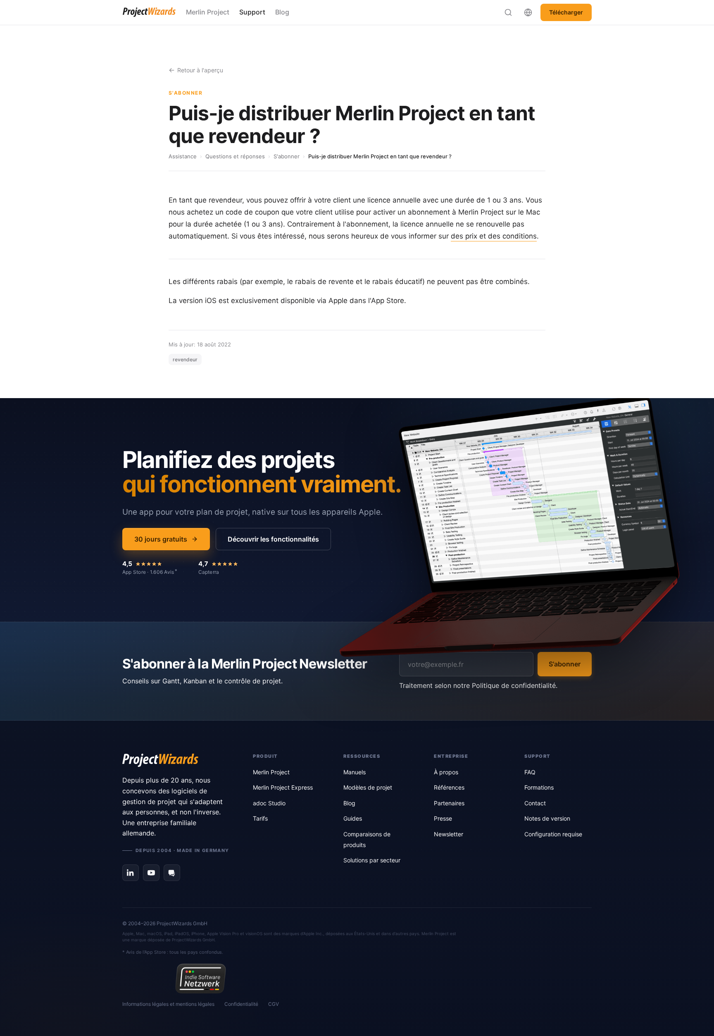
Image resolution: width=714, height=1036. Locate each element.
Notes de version (547, 818)
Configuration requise (553, 834)
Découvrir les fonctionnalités (273, 539)
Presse (443, 818)
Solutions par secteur (371, 860)
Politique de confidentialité (514, 685)
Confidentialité (241, 1004)
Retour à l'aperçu (200, 70)
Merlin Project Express (283, 787)
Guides (352, 818)
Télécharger (566, 12)
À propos (446, 772)
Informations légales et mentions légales (168, 1004)
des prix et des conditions (494, 236)
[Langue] (528, 12)
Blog (282, 12)
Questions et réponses (235, 156)
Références (449, 787)
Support (252, 12)
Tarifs (260, 818)
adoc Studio (269, 803)
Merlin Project (207, 12)
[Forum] (172, 872)
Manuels (354, 772)
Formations (539, 787)
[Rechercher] (508, 12)
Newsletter (448, 834)
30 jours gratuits (160, 539)
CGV (273, 1004)
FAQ (530, 772)
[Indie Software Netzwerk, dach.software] (200, 978)
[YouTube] (151, 872)
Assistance (183, 156)
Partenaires (449, 803)
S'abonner (287, 156)
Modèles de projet (367, 787)
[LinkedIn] (130, 872)
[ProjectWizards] (176, 760)
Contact (535, 803)
